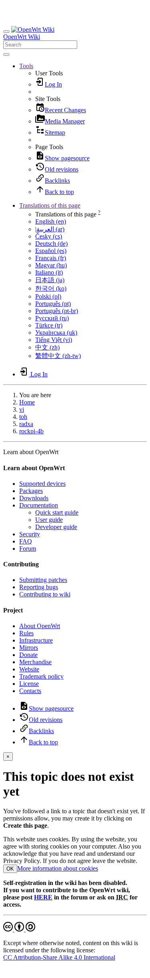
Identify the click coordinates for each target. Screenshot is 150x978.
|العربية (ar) (49, 229)
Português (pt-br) (56, 310)
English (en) (50, 221)
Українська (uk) (56, 332)
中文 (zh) (47, 347)
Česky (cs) (48, 236)
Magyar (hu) (51, 265)
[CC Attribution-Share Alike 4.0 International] (19, 929)
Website (29, 669)
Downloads (33, 498)
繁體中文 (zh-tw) (58, 355)
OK (10, 869)
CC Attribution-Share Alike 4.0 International (59, 957)
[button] (26, 66)
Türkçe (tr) (48, 325)
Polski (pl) (48, 296)
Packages (31, 490)
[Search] (6, 54)
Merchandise (35, 662)
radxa (26, 423)
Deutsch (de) (51, 243)
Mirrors (28, 647)
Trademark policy (41, 676)
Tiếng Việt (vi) (53, 339)
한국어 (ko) (50, 288)
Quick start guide (56, 512)
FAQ (25, 541)
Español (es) (50, 250)
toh (23, 416)
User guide (49, 519)
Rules (26, 633)
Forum (27, 548)
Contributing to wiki (44, 594)
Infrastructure (36, 640)
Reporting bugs (38, 587)
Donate (28, 654)
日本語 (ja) (49, 280)
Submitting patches (43, 579)
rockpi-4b (31, 431)
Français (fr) (50, 258)
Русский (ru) (52, 318)
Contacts (30, 690)
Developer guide (56, 526)
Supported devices (42, 483)
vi (21, 409)
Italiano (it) (49, 272)
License (29, 683)
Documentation (38, 505)
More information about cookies (57, 868)
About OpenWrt (39, 625)
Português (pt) (53, 303)
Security (29, 534)
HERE (43, 897)
